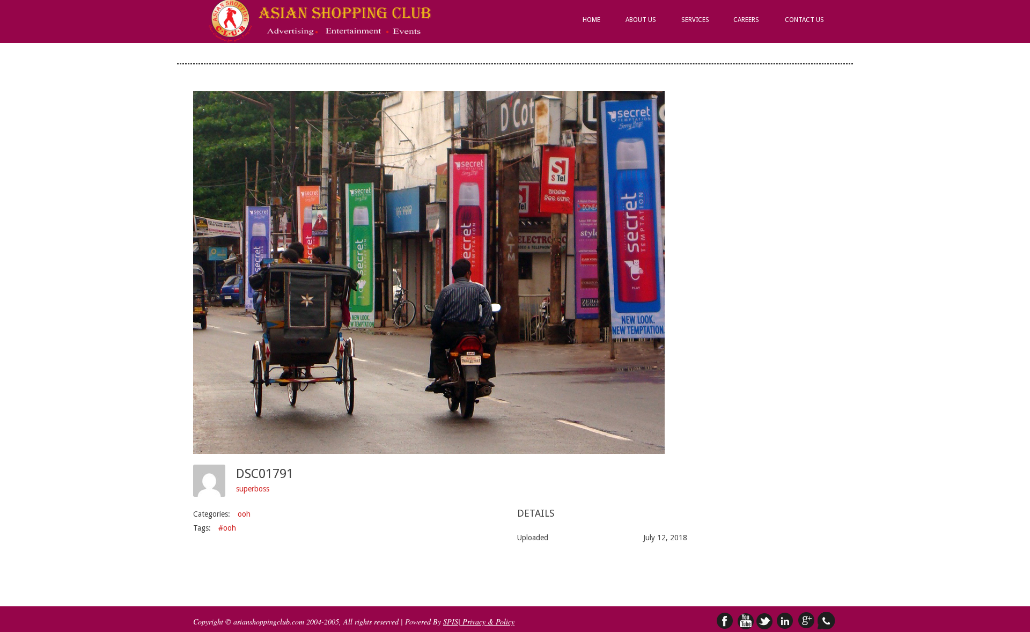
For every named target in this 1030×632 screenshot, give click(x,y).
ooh (244, 514)
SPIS (450, 621)
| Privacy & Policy (486, 621)
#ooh (227, 528)
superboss (252, 488)
